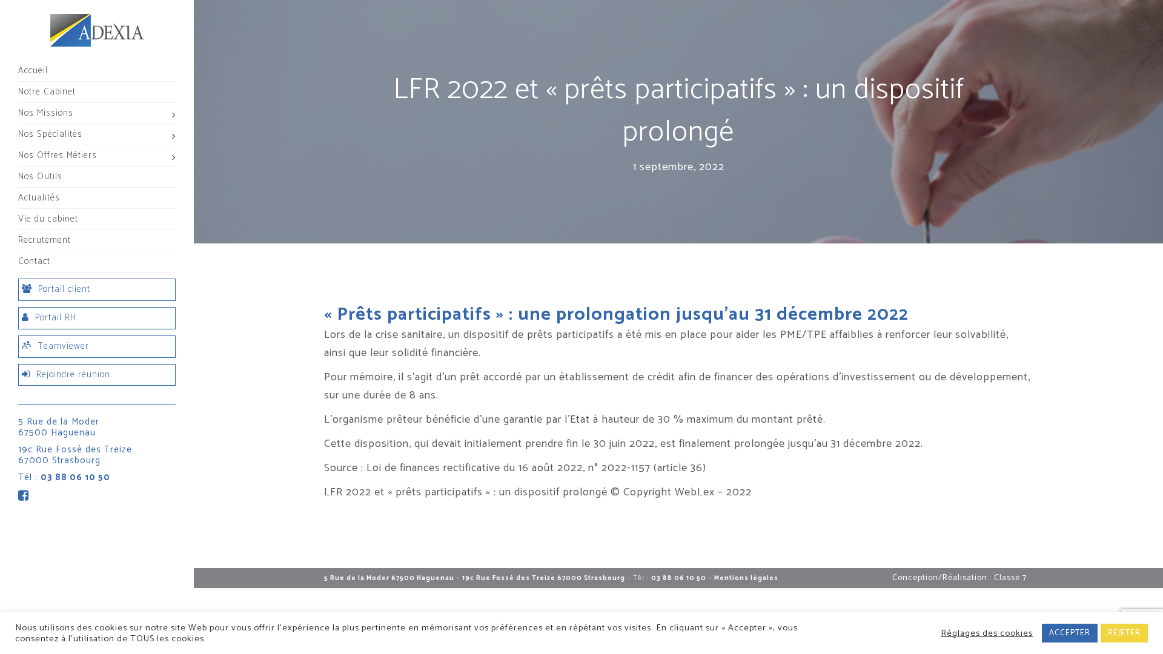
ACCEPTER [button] (1069, 633)
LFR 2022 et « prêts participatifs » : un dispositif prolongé (466, 492)
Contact (34, 261)
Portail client (64, 289)
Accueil (33, 70)
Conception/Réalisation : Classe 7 (959, 578)
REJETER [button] (1124, 633)
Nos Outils (40, 176)
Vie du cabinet (48, 218)
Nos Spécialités (50, 134)
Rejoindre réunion (73, 374)
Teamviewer (63, 346)
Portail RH (55, 317)
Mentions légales (746, 578)
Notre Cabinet (47, 91)
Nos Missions (45, 113)
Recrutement (44, 240)
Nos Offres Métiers (57, 155)
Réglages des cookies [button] (987, 633)
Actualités (39, 197)
